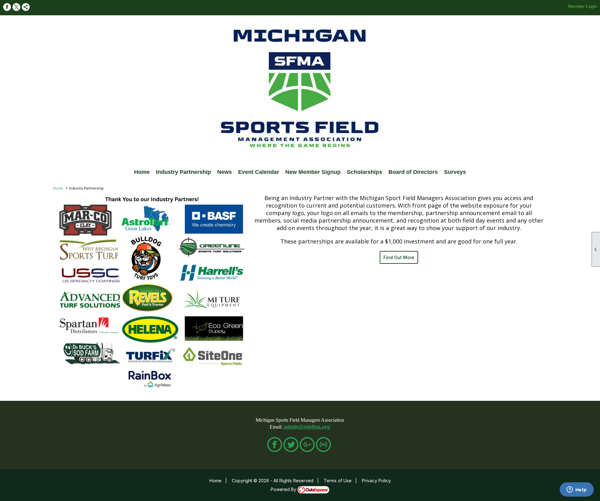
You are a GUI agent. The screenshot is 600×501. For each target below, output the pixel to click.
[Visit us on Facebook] (7, 7)
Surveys (455, 172)
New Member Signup (313, 172)
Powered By (284, 489)
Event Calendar (258, 172)
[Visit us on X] (16, 7)
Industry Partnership (183, 172)
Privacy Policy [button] (376, 480)
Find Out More (398, 257)
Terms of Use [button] (338, 480)
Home (142, 172)
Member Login (582, 6)
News (224, 172)
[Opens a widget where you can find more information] (576, 490)
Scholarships (364, 172)
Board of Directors (413, 172)
